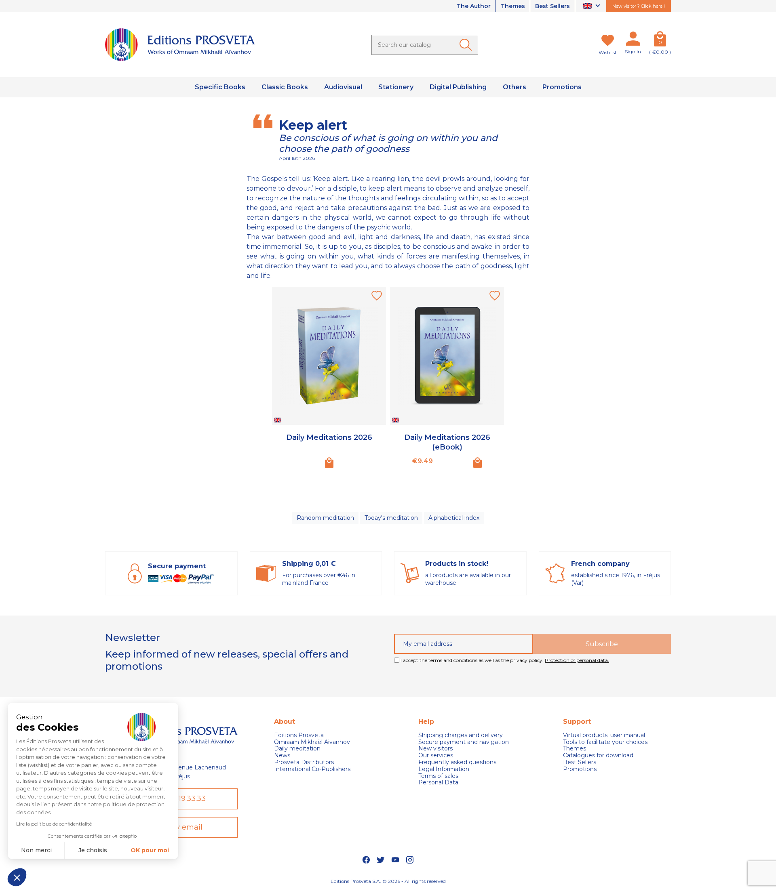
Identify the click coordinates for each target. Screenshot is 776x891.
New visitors (435, 748)
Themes (513, 6)
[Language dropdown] (592, 6)
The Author (474, 6)
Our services (435, 755)
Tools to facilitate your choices (605, 742)
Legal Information (443, 769)
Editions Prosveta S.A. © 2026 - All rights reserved (388, 881)
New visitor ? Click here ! (638, 6)
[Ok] (467, 45)
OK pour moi (150, 850)
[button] (17, 877)
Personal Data (438, 782)
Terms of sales (438, 776)
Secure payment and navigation (463, 742)
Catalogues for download (598, 755)
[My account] (633, 40)
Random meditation (325, 517)
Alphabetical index (453, 517)
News (282, 755)
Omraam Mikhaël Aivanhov (312, 742)
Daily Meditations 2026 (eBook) (447, 442)
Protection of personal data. (577, 660)
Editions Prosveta (299, 735)
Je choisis (92, 850)
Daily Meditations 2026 (329, 437)
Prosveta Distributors (304, 762)
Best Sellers (552, 6)
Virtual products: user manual (604, 735)
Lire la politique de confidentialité (54, 824)
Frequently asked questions (457, 762)
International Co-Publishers (312, 769)
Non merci (36, 850)
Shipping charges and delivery (460, 735)
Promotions (580, 769)
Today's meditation (391, 517)
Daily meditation (297, 748)
